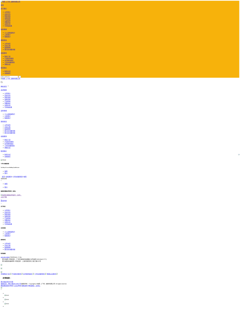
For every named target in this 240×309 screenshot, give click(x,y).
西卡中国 (10, 282)
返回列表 (4, 201)
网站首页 (4, 86)
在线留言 (7, 73)
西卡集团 (4, 282)
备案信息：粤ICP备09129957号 (11, 284)
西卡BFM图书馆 (9, 49)
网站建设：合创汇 (34, 286)
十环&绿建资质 (9, 62)
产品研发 (7, 20)
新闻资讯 (4, 40)
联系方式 (7, 71)
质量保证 (7, 22)
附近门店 (7, 56)
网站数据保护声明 (7, 286)
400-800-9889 (5, 257)
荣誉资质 (7, 16)
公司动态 (7, 43)
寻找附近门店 (5, 274)
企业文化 (7, 14)
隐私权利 (25, 286)
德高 (6, 171)
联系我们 (4, 68)
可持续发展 (8, 26)
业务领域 (4, 29)
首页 (2, 5)
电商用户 (7, 36)
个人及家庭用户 (9, 33)
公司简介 (7, 12)
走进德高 (4, 90)
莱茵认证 (7, 64)
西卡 (6, 173)
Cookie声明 (17, 286)
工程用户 (7, 34)
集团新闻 (7, 47)
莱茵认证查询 (51, 274)
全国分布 (7, 24)
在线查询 (4, 53)
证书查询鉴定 (9, 60)
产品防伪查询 (9, 58)
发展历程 (7, 18)
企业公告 (7, 45)
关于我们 (4, 8)
